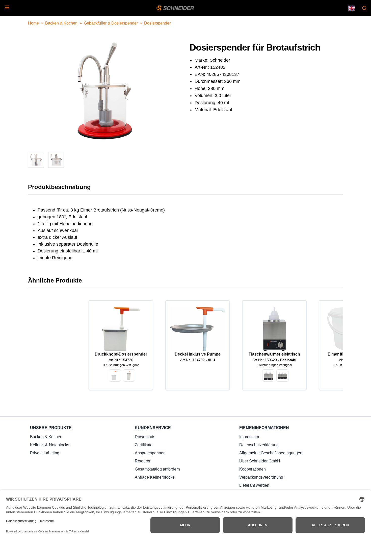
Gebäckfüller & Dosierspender (111, 23)
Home (33, 23)
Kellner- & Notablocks (49, 445)
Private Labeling (44, 453)
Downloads (145, 437)
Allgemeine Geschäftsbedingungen (270, 453)
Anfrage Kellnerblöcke (155, 477)
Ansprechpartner (150, 453)
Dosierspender (157, 23)
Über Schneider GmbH (259, 461)
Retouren (143, 461)
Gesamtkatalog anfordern (157, 469)
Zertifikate (143, 445)
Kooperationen (252, 469)
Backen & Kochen (61, 23)
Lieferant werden (254, 485)
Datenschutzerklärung (259, 445)
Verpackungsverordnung (261, 477)
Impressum (249, 437)
